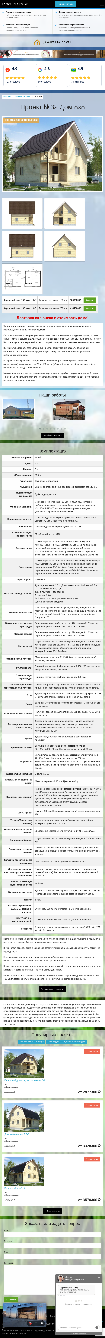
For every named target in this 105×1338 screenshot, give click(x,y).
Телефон (8, 1241)
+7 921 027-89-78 (14, 4)
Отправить (11, 1299)
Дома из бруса (53, 1211)
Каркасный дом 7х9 (14, 1188)
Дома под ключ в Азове (57, 42)
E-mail (6, 1252)
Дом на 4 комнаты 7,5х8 (16, 1134)
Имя (6, 1230)
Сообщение (9, 1263)
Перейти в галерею (52, 435)
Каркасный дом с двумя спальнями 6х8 (24, 1080)
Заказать (90, 300)
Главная (7, 97)
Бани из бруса (53, 1042)
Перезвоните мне (65, 4)
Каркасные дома (23, 97)
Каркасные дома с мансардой (32, 1042)
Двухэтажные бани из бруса (74, 1042)
